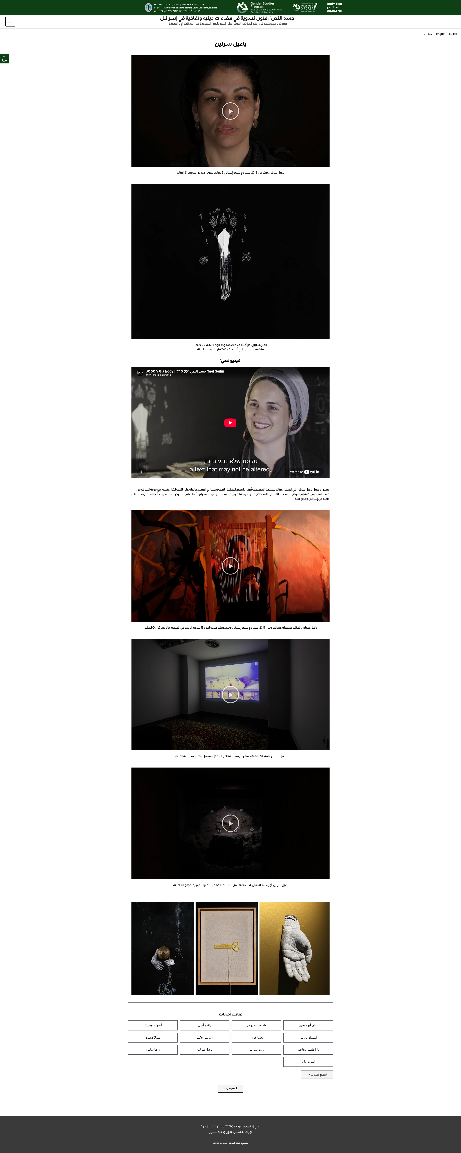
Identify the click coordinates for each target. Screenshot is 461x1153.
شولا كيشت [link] (152, 1037)
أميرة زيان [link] (308, 1061)
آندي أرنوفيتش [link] (153, 1025)
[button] (230, 111)
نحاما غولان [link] (256, 1037)
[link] (4, 58)
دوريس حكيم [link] (204, 1037)
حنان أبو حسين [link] (308, 1025)
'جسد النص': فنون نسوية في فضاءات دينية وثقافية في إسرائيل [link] (228, 18)
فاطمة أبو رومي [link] (256, 1025)
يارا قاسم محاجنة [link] (308, 1049)
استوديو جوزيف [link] (220, 1142)
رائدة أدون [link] (204, 1025)
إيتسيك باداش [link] (308, 1037)
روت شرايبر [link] (256, 1049)
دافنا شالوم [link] (153, 1049)
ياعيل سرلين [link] (204, 1049)
